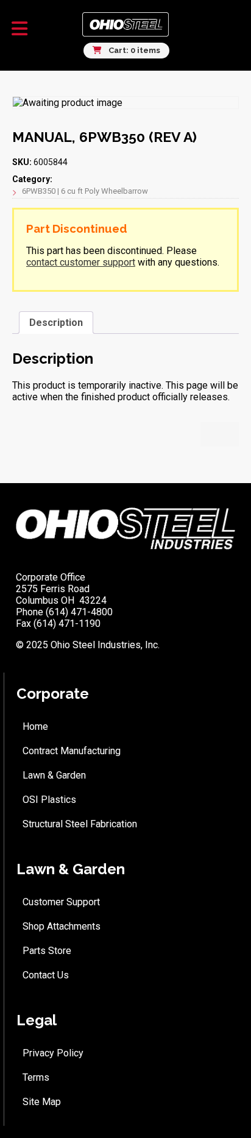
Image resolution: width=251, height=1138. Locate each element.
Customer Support (61, 902)
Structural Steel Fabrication (80, 824)
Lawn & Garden (54, 775)
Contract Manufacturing (72, 751)
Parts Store (47, 950)
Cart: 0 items (133, 50)
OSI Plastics (49, 799)
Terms (36, 1077)
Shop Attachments (62, 926)
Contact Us (46, 975)
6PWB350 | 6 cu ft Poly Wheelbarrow (85, 191)
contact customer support (80, 262)
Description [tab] (56, 322)
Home (35, 726)
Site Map (42, 1102)
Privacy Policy (53, 1053)
